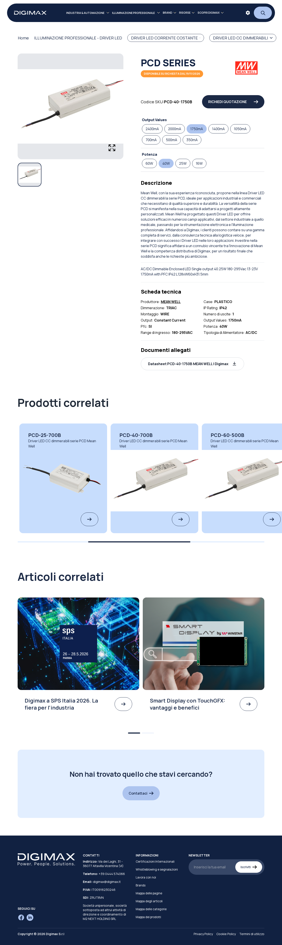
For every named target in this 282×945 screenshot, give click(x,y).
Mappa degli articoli (149, 901)
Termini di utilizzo (251, 934)
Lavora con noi (146, 877)
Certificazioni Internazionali (155, 862)
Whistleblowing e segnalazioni (157, 869)
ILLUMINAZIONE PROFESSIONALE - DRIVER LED (78, 38)
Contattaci (138, 793)
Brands (140, 885)
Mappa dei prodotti (148, 917)
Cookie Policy (226, 934)
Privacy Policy (203, 934)
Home (23, 38)
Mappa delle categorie (151, 909)
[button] (192, 363)
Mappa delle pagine (149, 893)
